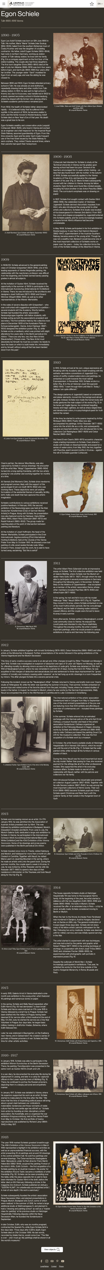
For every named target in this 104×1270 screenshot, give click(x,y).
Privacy (61, 1266)
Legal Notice (44, 1266)
